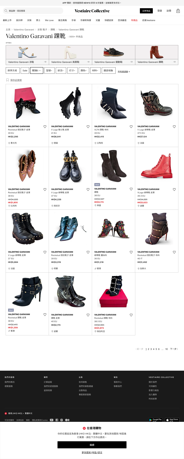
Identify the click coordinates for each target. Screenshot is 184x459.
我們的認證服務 (51, 386)
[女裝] (34, 20)
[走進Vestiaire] (157, 20)
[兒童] (102, 20)
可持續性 (153, 386)
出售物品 (146, 10)
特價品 (134, 20)
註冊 (169, 10)
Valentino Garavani (24, 29)
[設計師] (25, 20)
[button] (178, 11)
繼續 (92, 445)
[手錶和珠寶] (93, 20)
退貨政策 (48, 390)
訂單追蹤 (48, 382)
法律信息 (20, 420)
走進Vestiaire (148, 20)
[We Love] (56, 20)
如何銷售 (83, 382)
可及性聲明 (9, 420)
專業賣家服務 (85, 394)
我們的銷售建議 (86, 386)
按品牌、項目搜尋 (17, 10)
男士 (38, 20)
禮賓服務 (9, 386)
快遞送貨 (109, 20)
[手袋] (78, 20)
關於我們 (153, 382)
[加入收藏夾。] (45, 126)
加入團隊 (153, 394)
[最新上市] (14, 20)
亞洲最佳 (122, 20)
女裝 (29, 20)
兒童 (98, 20)
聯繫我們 (118, 386)
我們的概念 (10, 382)
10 (166, 349)
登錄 (159, 10)
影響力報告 (154, 390)
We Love (49, 20)
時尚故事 (153, 398)
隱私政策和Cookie (40, 420)
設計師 (19, 20)
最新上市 (7, 20)
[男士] (43, 20)
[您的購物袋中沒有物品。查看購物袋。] (178, 11)
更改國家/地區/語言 (92, 452)
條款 (28, 420)
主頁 (8, 29)
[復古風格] (69, 20)
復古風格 (62, 20)
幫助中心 (118, 382)
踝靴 (53, 29)
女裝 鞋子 (42, 29)
